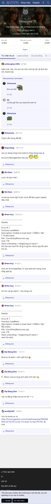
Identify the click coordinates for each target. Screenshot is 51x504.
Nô (8, 100)
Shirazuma (11, 83)
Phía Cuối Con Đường (35, 26)
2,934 (4, 42)
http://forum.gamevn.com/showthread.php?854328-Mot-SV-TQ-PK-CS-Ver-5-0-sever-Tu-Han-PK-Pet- (24, 420)
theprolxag (9, 147)
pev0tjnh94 (9, 411)
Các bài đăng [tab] (36, 55)
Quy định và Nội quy (8, 486)
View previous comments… (13, 78)
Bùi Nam (8, 172)
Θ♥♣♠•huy (9, 214)
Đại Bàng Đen (11, 351)
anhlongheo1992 (12, 64)
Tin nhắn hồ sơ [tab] (7, 55)
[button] (25, 476)
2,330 (47, 42)
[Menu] (3, 2)
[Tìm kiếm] (48, 2)
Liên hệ (4, 481)
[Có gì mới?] (43, 2)
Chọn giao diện (9, 472)
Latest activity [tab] (22, 55)
